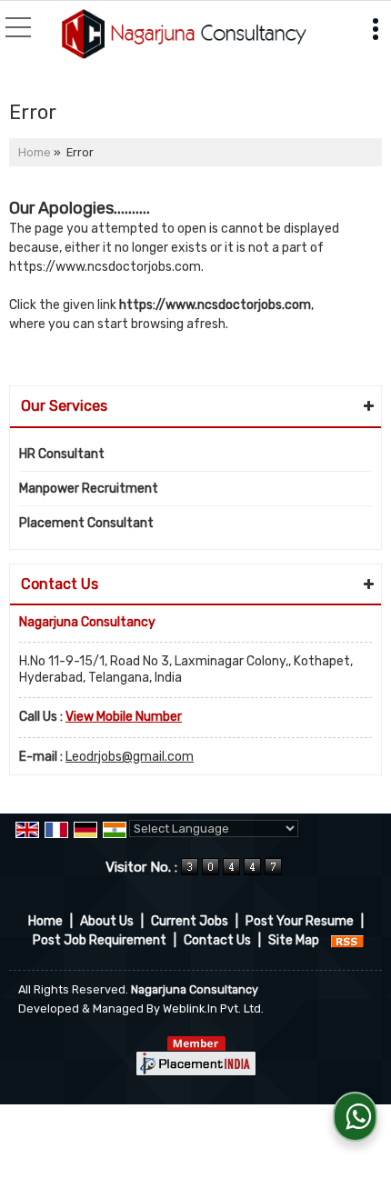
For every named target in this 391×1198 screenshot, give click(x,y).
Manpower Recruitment (88, 488)
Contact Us (217, 940)
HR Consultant (62, 454)
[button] (123, 716)
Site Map (293, 940)
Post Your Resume (300, 921)
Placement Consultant (86, 523)
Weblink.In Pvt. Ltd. (213, 1008)
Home (34, 152)
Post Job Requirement (99, 940)
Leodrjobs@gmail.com (129, 756)
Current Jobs (189, 921)
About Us (107, 921)
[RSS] (347, 940)
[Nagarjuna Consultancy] (184, 35)
